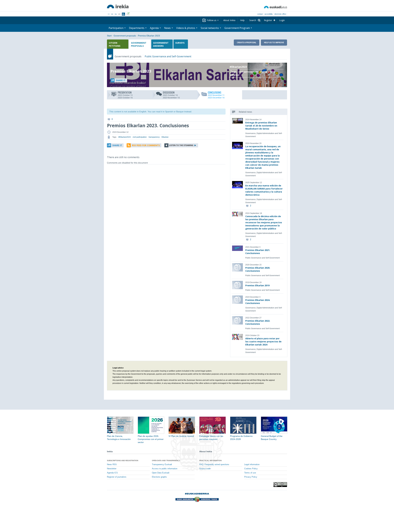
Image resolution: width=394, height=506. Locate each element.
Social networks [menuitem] (210, 28)
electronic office (280, 14)
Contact (260, 14)
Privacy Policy (250, 477)
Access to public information (164, 469)
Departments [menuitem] (137, 28)
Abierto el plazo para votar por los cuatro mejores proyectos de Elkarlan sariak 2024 (263, 341)
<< (109, 14)
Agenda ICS (112, 473)
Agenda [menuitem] (154, 28)
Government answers (161, 44)
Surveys (180, 42)
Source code (205, 469)
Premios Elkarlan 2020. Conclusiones (257, 269)
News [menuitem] (167, 28)
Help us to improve (274, 42)
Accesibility (269, 14)
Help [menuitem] (242, 20)
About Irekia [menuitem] (229, 20)
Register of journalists (116, 477)
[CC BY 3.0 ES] (280, 484)
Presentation (125, 92)
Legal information (251, 464)
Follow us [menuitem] (212, 20)
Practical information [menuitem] (210, 460)
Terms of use (250, 473)
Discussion (171, 92)
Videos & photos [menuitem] (186, 28)
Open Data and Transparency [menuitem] (166, 460)
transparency (267, 71)
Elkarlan (234, 74)
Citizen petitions (114, 44)
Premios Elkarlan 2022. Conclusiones (257, 322)
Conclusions (216, 92)
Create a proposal (246, 42)
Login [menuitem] (282, 20)
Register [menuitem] (268, 20)
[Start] (118, 6)
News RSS (112, 464)
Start (109, 35)
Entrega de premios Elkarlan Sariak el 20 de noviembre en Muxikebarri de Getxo (261, 125)
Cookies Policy (251, 469)
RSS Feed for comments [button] (146, 145)
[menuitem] (254, 20)
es (112, 14)
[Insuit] (123, 14)
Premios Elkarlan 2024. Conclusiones (257, 302)
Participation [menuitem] (116, 28)
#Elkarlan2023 (238, 67)
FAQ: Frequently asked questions (214, 464)
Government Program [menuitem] (237, 28)
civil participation (248, 71)
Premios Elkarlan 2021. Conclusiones (257, 252)
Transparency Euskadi (162, 464)
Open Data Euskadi (160, 473)
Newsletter (111, 469)
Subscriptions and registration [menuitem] (122, 460)
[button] (119, 80)
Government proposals (125, 35)
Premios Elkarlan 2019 (257, 285)
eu (116, 14)
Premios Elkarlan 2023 (149, 35)
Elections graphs (159, 477)
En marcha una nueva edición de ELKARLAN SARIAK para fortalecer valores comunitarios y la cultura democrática (264, 190)
